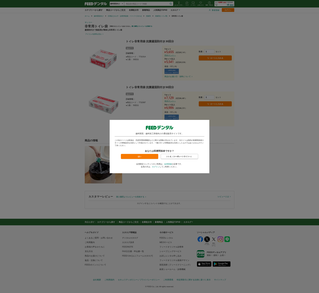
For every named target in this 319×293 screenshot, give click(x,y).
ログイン (156, 167)
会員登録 (168, 164)
